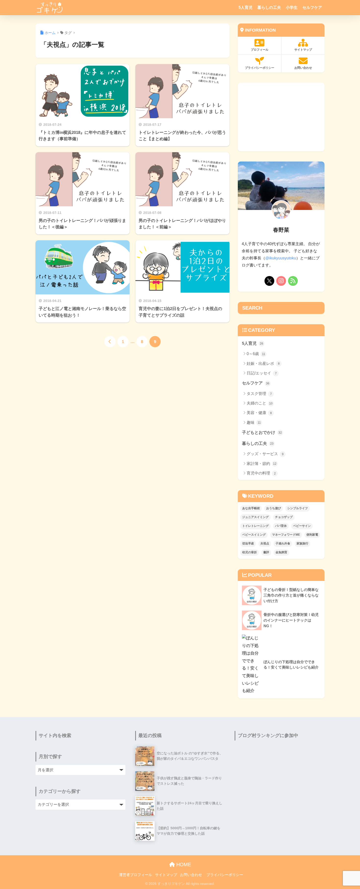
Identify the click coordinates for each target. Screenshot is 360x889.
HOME (183, 864)
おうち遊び (273, 508)
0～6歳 (256, 354)
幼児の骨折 (249, 552)
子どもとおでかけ (262, 432)
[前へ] (110, 341)
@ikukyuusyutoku (280, 258)
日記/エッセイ (262, 373)
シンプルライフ (297, 508)
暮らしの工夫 (269, 7)
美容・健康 (259, 413)
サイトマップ (303, 49)
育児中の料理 (261, 473)
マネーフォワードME (286, 534)
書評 (266, 552)
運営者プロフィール (135, 875)
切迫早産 (248, 543)
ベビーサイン (302, 526)
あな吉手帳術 (251, 508)
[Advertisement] (281, 117)
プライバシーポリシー (259, 67)
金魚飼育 (281, 552)
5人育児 (245, 7)
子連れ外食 (283, 543)
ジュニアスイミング (255, 517)
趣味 (254, 422)
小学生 (292, 7)
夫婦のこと (260, 403)
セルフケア (312, 7)
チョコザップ (284, 517)
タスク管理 (259, 394)
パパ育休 (281, 526)
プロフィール (259, 49)
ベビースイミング (254, 534)
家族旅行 (302, 543)
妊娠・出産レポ (263, 363)
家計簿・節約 (261, 464)
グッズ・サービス (265, 454)
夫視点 (264, 543)
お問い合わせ (303, 67)
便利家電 (312, 534)
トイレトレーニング (255, 526)
